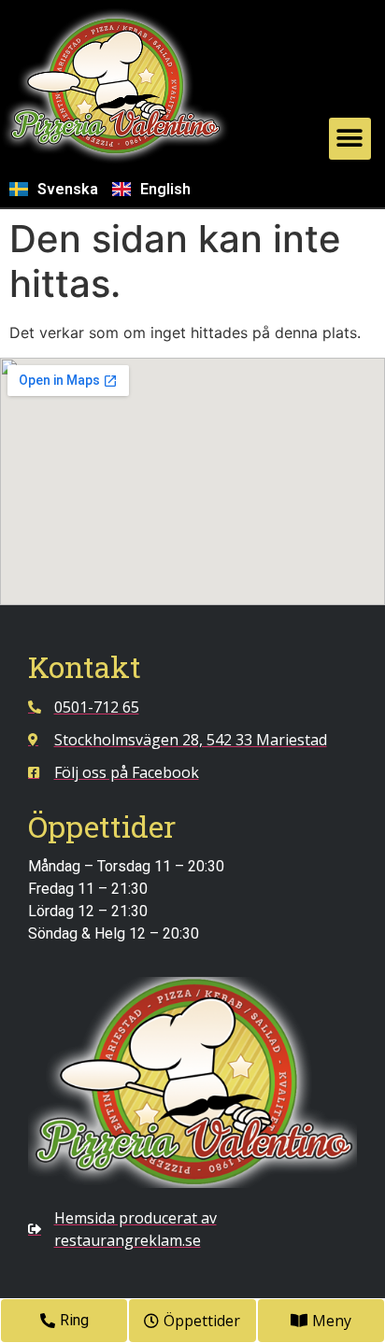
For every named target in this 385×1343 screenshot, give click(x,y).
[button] (350, 139)
